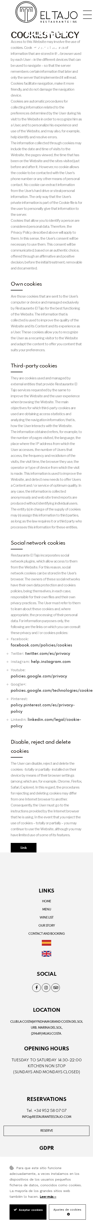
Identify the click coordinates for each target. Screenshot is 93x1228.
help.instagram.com (51, 662)
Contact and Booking (46, 933)
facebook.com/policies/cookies (41, 645)
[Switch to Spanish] (46, 943)
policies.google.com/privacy (39, 676)
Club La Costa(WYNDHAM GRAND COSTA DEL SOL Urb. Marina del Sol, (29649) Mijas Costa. (46, 1027)
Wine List (46, 917)
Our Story (46, 925)
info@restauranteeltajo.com (46, 1117)
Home (46, 901)
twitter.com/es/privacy (47, 654)
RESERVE (46, 1130)
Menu (46, 909)
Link (24, 848)
